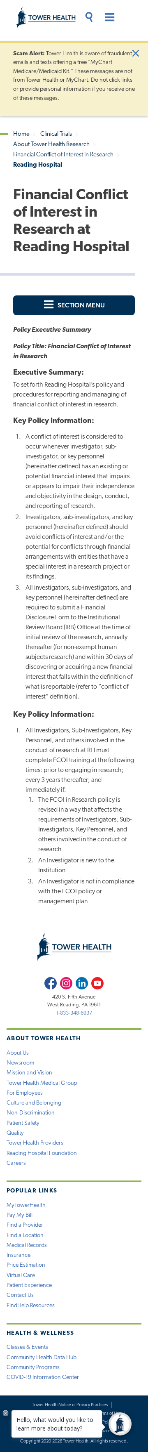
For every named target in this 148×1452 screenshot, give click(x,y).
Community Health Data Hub (41, 1358)
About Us (18, 1053)
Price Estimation (26, 1265)
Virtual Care (21, 1276)
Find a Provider (25, 1225)
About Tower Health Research (51, 145)
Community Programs (33, 1368)
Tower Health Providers (35, 1143)
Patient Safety (23, 1123)
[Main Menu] (107, 18)
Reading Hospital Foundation (42, 1153)
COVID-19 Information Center (43, 1377)
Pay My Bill (19, 1215)
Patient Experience (29, 1285)
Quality (15, 1133)
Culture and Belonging (34, 1103)
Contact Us (20, 1295)
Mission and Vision (29, 1073)
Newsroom (20, 1063)
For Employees (25, 1093)
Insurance (18, 1255)
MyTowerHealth (26, 1205)
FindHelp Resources (31, 1306)
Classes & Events (27, 1347)
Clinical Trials (56, 134)
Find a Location (25, 1235)
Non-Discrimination (31, 1113)
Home (21, 134)
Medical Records (27, 1245)
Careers (16, 1163)
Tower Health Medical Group (42, 1083)
